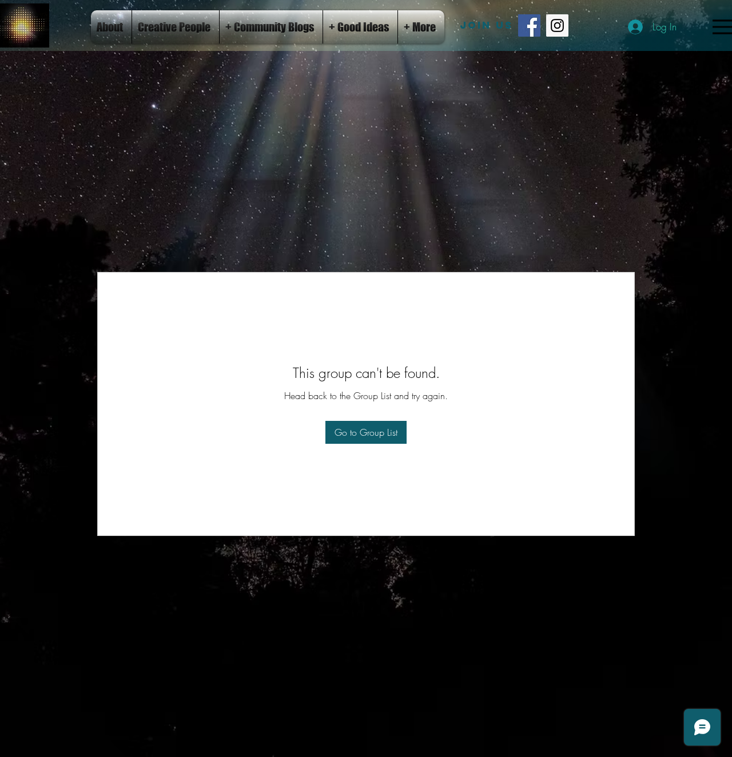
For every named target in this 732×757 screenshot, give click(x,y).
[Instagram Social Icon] (557, 25)
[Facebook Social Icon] (529, 25)
